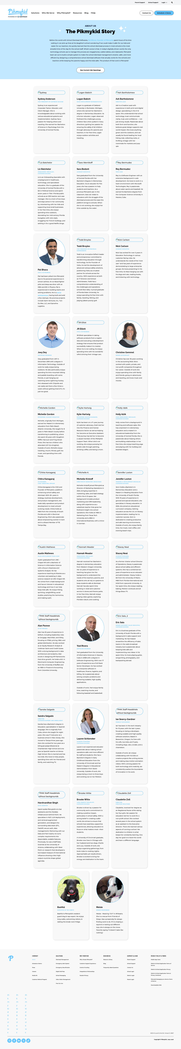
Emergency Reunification (63, 967)
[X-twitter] (23, 1041)
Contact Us (146, 13)
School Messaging (61, 975)
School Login (130, 971)
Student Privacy (84, 975)
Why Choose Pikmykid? (86, 959)
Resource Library (107, 959)
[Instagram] (9, 1041)
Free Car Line (59, 983)
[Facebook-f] (14, 1041)
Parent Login (130, 979)
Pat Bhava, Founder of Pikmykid (100, 40)
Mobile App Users (155, 959)
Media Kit (34, 975)
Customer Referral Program (39, 979)
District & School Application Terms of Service (161, 964)
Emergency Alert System (62, 963)
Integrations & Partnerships (87, 971)
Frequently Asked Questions (110, 967)
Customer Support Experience (88, 963)
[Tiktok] (28, 1041)
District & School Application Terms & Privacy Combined (161, 974)
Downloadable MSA (156, 985)
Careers (34, 971)
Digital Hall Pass (60, 971)
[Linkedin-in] (19, 1041)
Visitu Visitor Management (63, 979)
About (33, 959)
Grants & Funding (84, 967)
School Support (153, 2)
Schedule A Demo (164, 13)
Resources (77, 13)
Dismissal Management (62, 959)
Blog (86, 13)
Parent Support (140, 2)
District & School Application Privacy (161, 969)
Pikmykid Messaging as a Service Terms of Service (161, 980)
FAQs (93, 13)
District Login (130, 975)
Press (33, 967)
